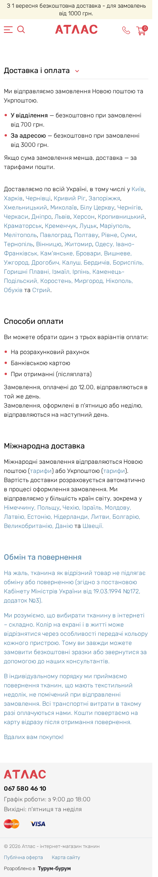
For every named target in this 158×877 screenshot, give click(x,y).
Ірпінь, (82, 271)
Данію (64, 525)
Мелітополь (20, 235)
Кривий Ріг (70, 198)
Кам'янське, (58, 253)
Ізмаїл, (62, 271)
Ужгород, (17, 262)
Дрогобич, (46, 262)
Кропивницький (121, 216)
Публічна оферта (23, 857)
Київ (138, 189)
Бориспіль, (128, 262)
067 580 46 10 (25, 788)
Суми (127, 235)
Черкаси (16, 216)
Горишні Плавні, (28, 271)
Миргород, (90, 280)
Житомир (78, 244)
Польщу (48, 507)
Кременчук (60, 225)
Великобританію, (29, 525)
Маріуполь (114, 225)
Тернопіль (18, 244)
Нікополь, (119, 280)
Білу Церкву (97, 207)
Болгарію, (126, 516)
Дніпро (41, 216)
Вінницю (48, 244)
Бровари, (90, 253)
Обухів (13, 290)
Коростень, (57, 280)
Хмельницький (25, 207)
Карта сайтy (66, 857)
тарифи (41, 470)
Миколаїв (63, 207)
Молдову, (118, 507)
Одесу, (105, 244)
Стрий (41, 290)
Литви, (101, 516)
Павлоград (55, 235)
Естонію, (40, 516)
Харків (13, 198)
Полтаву (86, 235)
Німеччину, (20, 507)
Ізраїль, (93, 507)
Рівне (109, 235)
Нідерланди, (72, 516)
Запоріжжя (104, 198)
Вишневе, (118, 253)
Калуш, (73, 262)
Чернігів (129, 207)
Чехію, (72, 507)
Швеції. (93, 525)
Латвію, (15, 516)
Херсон (84, 216)
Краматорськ (23, 225)
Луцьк (88, 225)
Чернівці (38, 198)
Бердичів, (98, 262)
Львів (62, 216)
